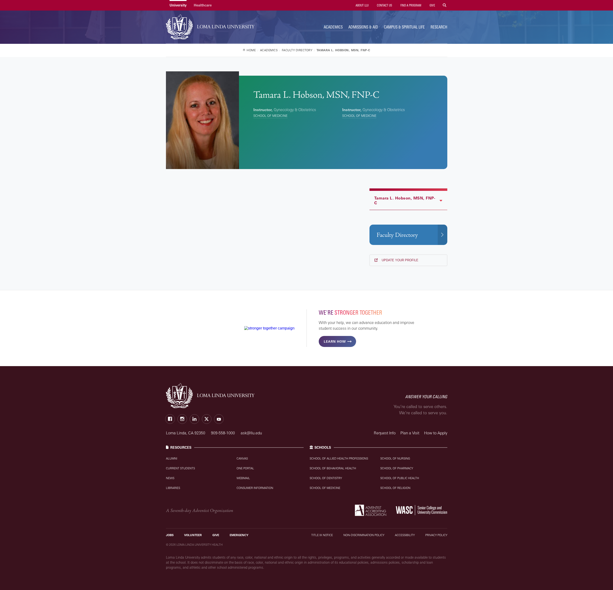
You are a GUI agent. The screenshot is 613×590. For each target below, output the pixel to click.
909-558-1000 (223, 433)
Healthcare (203, 5)
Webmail (243, 478)
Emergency (239, 535)
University (178, 5)
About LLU (362, 5)
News (170, 478)
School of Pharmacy (396, 468)
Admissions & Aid (363, 26)
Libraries (173, 488)
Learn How (335, 341)
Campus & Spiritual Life (404, 26)
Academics (333, 26)
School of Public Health (399, 478)
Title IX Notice (322, 535)
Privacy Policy (436, 535)
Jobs (170, 535)
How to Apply (435, 433)
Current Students (180, 468)
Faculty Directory (397, 235)
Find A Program (410, 5)
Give (432, 5)
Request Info (385, 433)
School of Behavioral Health (333, 468)
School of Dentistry (326, 478)
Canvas (242, 458)
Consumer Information (255, 488)
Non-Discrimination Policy (363, 535)
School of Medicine (270, 116)
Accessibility (405, 535)
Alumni (171, 458)
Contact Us (384, 5)
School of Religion (395, 488)
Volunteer (193, 535)
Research (439, 26)
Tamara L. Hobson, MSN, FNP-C (404, 200)
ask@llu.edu (251, 433)
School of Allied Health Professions (339, 458)
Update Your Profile (399, 260)
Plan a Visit (409, 433)
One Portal (245, 468)
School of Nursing (395, 458)
